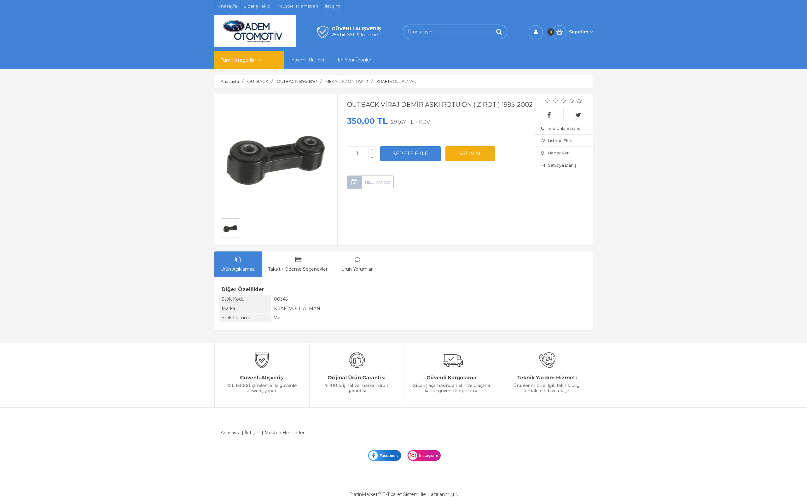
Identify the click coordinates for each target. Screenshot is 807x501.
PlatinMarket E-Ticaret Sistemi (384, 494)
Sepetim (578, 32)
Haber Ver (558, 152)
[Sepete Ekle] (410, 153)
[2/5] (552, 101)
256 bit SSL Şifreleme (355, 34)
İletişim (252, 432)
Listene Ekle (560, 140)
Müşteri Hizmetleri (284, 432)
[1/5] (548, 101)
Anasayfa (231, 432)
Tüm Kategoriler (238, 60)
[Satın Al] (470, 153)
